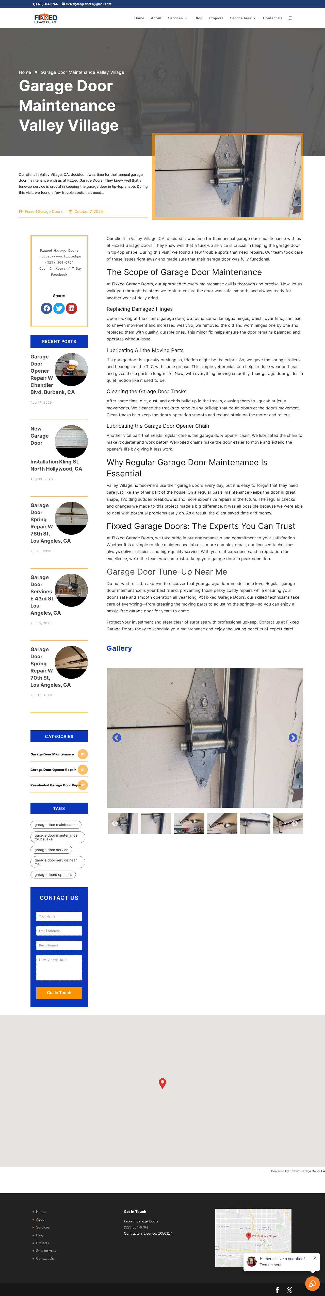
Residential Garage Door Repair (57, 785)
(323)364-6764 (136, 1227)
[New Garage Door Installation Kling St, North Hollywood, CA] (71, 436)
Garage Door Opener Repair (57, 770)
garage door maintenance (56, 824)
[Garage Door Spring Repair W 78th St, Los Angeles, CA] (71, 513)
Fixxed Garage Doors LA (307, 1171)
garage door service (51, 850)
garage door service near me (56, 862)
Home (139, 18)
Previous (117, 738)
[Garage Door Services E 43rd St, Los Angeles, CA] (71, 585)
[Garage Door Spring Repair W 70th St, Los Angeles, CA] (71, 657)
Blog (198, 18)
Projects (216, 18)
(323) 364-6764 (59, 263)
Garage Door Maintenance (57, 754)
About (156, 18)
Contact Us (272, 18)
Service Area (240, 18)
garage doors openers (53, 874)
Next (293, 738)
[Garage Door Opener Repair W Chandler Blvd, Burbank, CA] (71, 364)
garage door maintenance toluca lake (56, 837)
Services (175, 18)
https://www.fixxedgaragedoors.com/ (73, 256)
